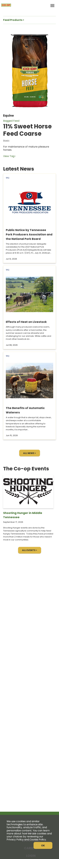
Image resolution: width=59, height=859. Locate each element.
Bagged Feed (11, 121)
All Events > (29, 550)
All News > (29, 453)
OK (43, 845)
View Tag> (9, 156)
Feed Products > (13, 20)
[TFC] (29, 5)
